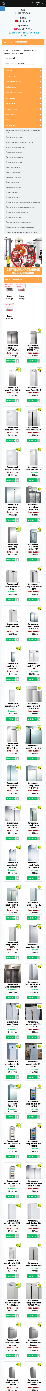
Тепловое (8, 71)
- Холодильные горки (12, 197)
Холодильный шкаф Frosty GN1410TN (12, 825)
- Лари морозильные (12, 182)
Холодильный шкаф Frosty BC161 (34, 747)
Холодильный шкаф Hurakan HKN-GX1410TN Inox (33, 1183)
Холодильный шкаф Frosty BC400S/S (12, 785)
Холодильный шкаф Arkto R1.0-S (12, 428)
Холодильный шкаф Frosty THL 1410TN (12, 904)
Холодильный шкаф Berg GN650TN (12, 546)
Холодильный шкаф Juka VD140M (34, 1264)
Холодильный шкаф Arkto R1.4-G (33, 428)
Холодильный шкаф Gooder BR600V (12, 1024)
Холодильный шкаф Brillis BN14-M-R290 (12, 586)
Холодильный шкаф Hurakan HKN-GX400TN (12, 1223)
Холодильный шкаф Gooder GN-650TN (33, 1064)
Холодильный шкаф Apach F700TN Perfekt (33, 347)
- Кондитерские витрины (13, 152)
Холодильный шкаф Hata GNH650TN (12, 1103)
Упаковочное (10, 103)
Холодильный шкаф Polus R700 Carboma (34, 1382)
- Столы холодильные (12, 167)
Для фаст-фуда (10, 76)
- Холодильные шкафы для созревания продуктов (22, 202)
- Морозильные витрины (13, 137)
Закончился (10, 361)
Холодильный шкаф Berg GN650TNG (33, 546)
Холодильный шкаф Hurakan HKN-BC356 (12, 1183)
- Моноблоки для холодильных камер (18, 222)
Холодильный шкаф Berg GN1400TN (12, 507)
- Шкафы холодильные (13, 177)
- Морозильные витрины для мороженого (19, 207)
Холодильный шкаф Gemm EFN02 (12, 985)
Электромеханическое (13, 82)
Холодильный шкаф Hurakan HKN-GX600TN (33, 1223)
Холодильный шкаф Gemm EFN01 (33, 946)
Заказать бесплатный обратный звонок (24, 33)
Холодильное (10, 125)
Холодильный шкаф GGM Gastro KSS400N (33, 984)
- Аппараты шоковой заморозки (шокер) (19, 142)
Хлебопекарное (11, 87)
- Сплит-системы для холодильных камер (19, 227)
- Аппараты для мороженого (15, 147)
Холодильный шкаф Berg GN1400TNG (33, 507)
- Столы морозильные (12, 172)
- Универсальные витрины (14, 157)
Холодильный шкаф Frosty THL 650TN (12, 944)
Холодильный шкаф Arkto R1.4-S (12, 468)
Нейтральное (10, 114)
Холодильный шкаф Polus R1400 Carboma (33, 1342)
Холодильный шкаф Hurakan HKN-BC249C (33, 1103)
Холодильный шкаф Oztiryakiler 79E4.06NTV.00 (12, 1302)
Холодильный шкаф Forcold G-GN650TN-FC (12, 745)
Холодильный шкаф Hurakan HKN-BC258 (12, 1143)
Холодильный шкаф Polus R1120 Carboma (12, 1342)
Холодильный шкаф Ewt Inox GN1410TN (34, 626)
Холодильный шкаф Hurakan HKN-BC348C (33, 1143)
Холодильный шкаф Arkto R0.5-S (33, 389)
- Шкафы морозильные (13, 187)
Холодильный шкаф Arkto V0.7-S (33, 468)
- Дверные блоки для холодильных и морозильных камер (22, 131)
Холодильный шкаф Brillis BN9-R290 (12, 626)
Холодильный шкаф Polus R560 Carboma (12, 1382)
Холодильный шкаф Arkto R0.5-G (12, 389)
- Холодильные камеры (13, 217)
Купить (31, 480)
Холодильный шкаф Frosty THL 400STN (34, 904)
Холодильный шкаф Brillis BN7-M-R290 (34, 586)
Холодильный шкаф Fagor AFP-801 (12, 705)
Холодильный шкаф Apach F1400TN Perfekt (12, 347)
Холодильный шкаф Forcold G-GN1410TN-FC (33, 705)
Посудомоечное (11, 109)
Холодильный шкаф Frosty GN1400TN (33, 785)
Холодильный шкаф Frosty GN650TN (12, 865)
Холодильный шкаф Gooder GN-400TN (12, 1064)
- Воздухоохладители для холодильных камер (21, 232)
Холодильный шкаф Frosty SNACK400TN (33, 865)
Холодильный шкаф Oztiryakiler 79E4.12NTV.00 (33, 1302)
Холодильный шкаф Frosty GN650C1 (33, 825)
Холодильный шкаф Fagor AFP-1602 (34, 666)
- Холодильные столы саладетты (16, 212)
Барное (8, 120)
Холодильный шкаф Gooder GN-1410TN (33, 1024)
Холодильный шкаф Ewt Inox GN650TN (12, 666)
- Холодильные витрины (13, 162)
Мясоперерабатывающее (14, 92)
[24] (33, 338)
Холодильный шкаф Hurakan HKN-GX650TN (12, 1263)
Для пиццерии (10, 98)
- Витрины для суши (11, 192)
